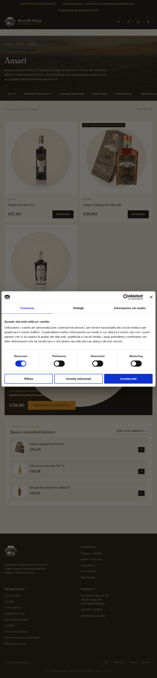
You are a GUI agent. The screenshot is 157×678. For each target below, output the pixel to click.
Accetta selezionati (78, 378)
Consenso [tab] (27, 308)
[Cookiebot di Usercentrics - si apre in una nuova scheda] (126, 297)
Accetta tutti (128, 378)
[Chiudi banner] (151, 297)
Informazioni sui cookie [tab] (130, 308)
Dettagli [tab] (78, 308)
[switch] (59, 363)
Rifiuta (28, 378)
